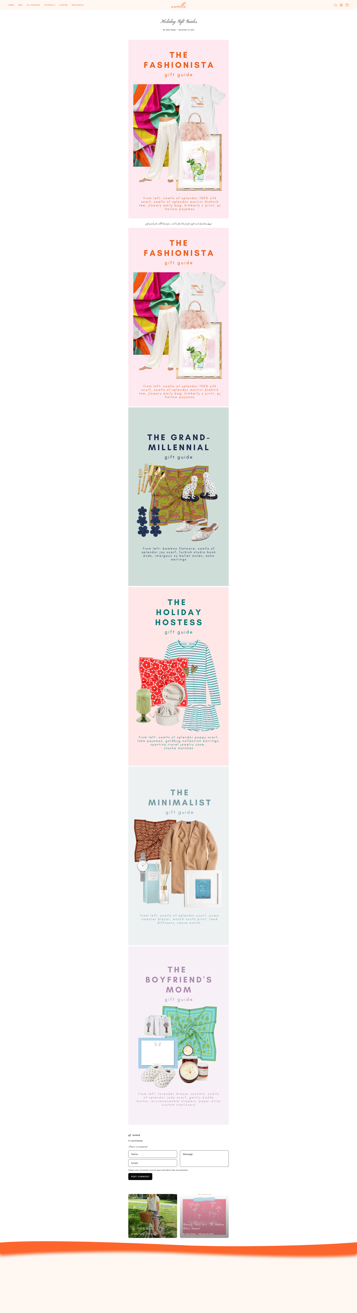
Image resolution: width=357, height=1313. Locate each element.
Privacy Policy (258, 1274)
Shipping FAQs (258, 1283)
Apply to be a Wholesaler (317, 1279)
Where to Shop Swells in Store (320, 1283)
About (305, 1264)
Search (254, 1288)
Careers (306, 1269)
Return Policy (258, 1269)
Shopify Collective (312, 1288)
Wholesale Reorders (313, 1274)
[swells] (178, 5)
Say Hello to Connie (142, 1229)
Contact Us (256, 1264)
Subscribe (308, 1293)
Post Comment (140, 1176)
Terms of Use (258, 1279)
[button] (20, 5)
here (209, 224)
